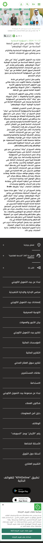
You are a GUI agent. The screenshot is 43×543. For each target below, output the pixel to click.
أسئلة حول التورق (31, 454)
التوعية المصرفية (31, 312)
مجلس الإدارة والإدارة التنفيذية (24, 292)
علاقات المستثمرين (30, 373)
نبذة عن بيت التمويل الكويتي (26, 282)
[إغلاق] (3, 504)
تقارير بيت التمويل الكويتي (27, 332)
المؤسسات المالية (31, 342)
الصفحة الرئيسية (36, 29)
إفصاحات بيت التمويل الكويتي (25, 302)
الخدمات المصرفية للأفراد (25, 29)
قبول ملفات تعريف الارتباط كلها (21, 530)
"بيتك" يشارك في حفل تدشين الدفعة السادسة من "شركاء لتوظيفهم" (22, 31)
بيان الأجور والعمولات (30, 322)
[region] (21, 521)
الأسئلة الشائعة (32, 443)
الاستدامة (35, 383)
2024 (15, 29)
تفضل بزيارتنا (29, 245)
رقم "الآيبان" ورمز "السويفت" (25, 433)
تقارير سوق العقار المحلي (27, 363)
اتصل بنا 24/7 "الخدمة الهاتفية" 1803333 (21, 257)
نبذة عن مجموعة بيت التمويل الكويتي (21, 393)
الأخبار (17, 29)
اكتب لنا (31, 268)
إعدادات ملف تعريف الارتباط (21, 537)
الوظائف (36, 423)
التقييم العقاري (32, 464)
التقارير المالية (33, 353)
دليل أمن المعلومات (30, 413)
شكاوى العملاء (32, 403)
